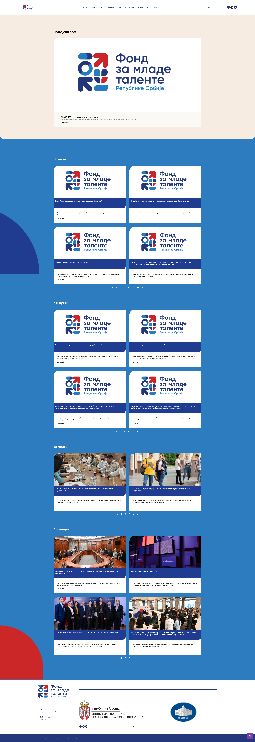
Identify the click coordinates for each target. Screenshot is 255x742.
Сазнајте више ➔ (65, 122)
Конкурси (102, 7)
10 (138, 431)
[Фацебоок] (228, 7)
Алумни (119, 7)
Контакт (154, 7)
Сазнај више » (61, 218)
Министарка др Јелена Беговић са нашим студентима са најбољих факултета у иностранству (86, 572)
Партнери (140, 7)
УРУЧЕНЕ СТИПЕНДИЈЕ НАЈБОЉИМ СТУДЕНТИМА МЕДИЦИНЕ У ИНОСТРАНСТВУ (87, 632)
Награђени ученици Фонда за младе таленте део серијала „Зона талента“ (159, 201)
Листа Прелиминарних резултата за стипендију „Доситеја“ (78, 201)
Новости (111, 7)
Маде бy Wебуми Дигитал (80, 738)
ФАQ (147, 7)
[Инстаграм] (231, 7)
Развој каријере (129, 7)
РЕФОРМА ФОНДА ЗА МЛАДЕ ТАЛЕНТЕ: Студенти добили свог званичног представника (84, 490)
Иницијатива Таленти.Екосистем (143, 571)
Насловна (85, 7)
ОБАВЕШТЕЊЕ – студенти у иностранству (79, 117)
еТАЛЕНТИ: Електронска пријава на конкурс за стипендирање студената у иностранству (160, 490)
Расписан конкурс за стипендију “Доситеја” (72, 262)
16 (138, 287)
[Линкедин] (235, 7)
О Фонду (93, 7)
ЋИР (209, 7)
